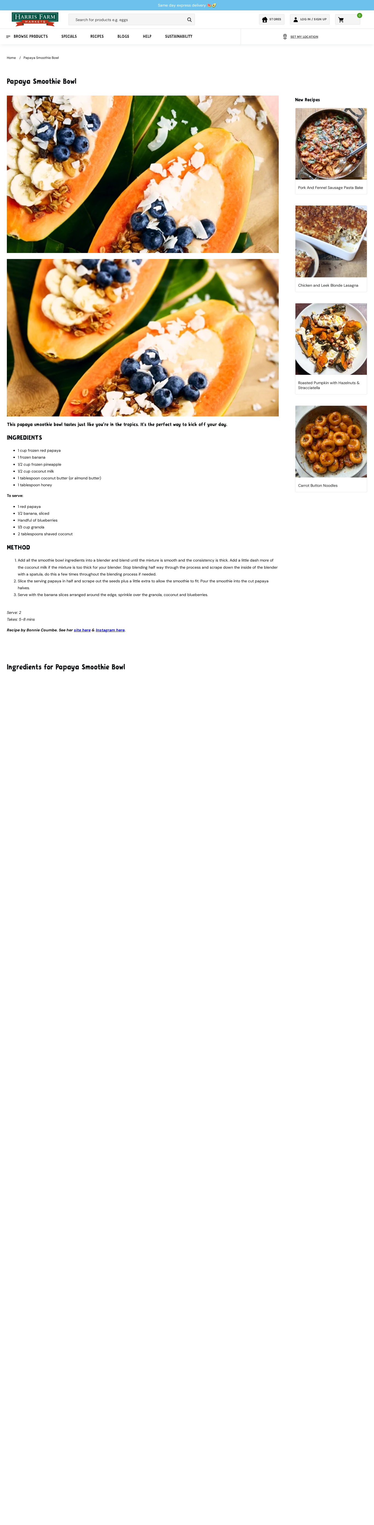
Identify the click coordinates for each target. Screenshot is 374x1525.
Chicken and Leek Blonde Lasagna (328, 285)
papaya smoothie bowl (41, 58)
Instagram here (110, 630)
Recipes (97, 36)
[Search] (189, 20)
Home (11, 58)
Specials (69, 36)
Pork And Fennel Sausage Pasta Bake (330, 187)
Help (147, 36)
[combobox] (127, 20)
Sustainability (178, 36)
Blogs (123, 36)
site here (82, 630)
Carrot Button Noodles (318, 485)
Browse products (31, 36)
